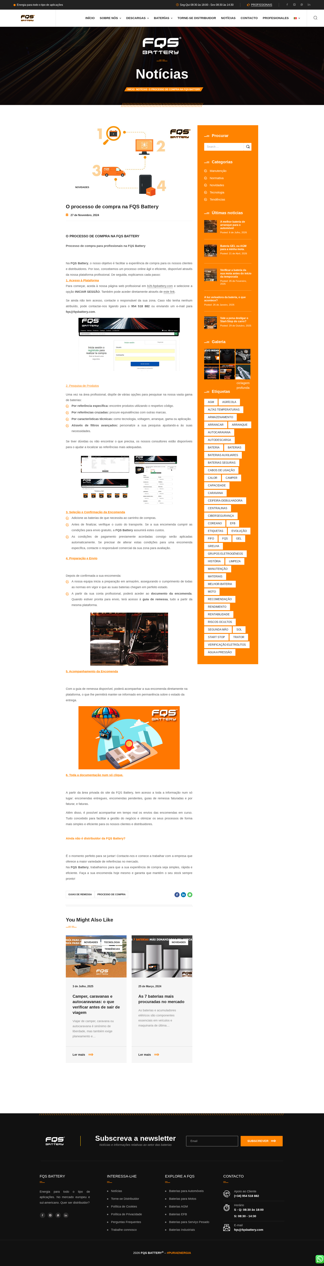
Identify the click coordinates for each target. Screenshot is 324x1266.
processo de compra (111, 894)
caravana (215, 493)
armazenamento (220, 417)
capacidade (217, 485)
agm (211, 402)
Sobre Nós (109, 18)
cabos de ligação (221, 470)
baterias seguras (222, 462)
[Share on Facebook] (177, 895)
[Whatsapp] (301, 5)
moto (212, 591)
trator (238, 637)
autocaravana (219, 432)
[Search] (315, 18)
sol (239, 629)
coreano (215, 523)
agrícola (229, 402)
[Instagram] (294, 5)
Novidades (82, 187)
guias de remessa (80, 894)
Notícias (228, 18)
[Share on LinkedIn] (183, 895)
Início (90, 18)
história (214, 561)
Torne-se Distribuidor (197, 18)
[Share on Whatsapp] (190, 895)
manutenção (217, 568)
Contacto (249, 18)
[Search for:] (224, 147)
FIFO (211, 538)
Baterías (161, 18)
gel (238, 538)
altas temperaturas (224, 409)
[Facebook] (287, 5)
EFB (232, 523)
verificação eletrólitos (227, 644)
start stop (216, 637)
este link (169, 291)
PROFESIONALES (276, 18)
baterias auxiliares (223, 455)
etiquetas (215, 531)
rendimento (217, 606)
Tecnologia (112, 942)
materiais (215, 576)
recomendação (220, 599)
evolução (239, 531)
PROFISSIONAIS (261, 4)
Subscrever (257, 1141)
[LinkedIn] (308, 5)
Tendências (112, 949)
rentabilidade (219, 614)
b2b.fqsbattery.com (160, 286)
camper (231, 477)
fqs (225, 538)
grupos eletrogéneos (225, 553)
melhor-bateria (220, 584)
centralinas (217, 508)
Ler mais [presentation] (100, 1051)
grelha (213, 546)
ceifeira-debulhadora (225, 500)
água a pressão (220, 652)
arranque (240, 424)
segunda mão (218, 629)
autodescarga (219, 440)
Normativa (217, 178)
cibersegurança (221, 515)
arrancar (216, 424)
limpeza (235, 561)
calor (212, 477)
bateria (214, 447)
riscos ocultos (220, 622)
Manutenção (218, 171)
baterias (234, 447)
